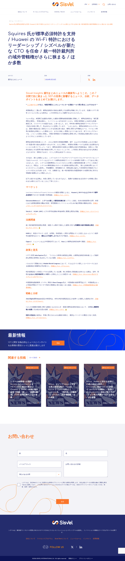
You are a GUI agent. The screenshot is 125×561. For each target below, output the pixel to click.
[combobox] (19, 474)
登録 (58, 343)
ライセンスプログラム (41, 12)
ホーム (11, 21)
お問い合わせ (112, 4)
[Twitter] (72, 547)
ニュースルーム (76, 12)
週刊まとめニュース (32, 367)
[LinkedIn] (80, 547)
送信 (62, 501)
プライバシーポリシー (86, 558)
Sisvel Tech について (61, 538)
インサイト (91, 12)
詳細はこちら (31, 403)
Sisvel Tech (59, 12)
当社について (22, 12)
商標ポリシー (73, 558)
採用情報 (104, 12)
